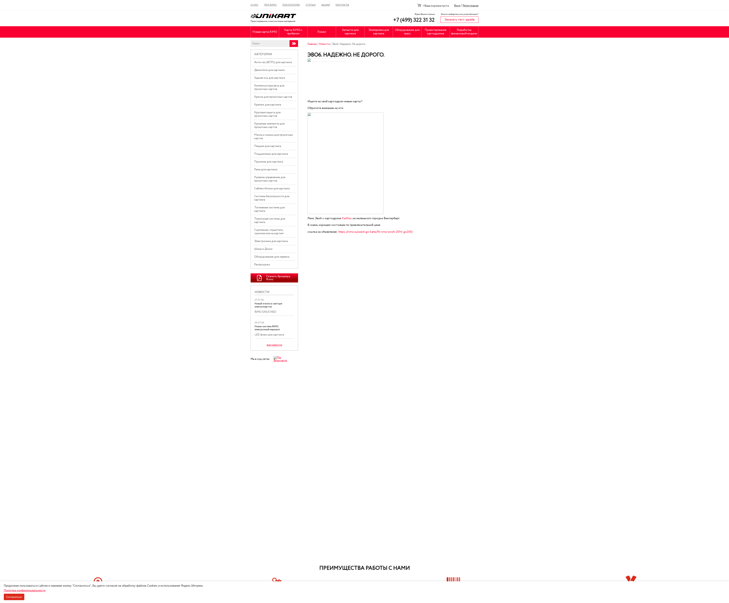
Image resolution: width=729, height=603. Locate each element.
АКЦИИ (325, 5)
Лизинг (321, 32)
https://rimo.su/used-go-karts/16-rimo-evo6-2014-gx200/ (375, 232)
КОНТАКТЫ (342, 5)
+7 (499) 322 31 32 (414, 20)
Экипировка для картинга (378, 32)
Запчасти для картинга (350, 32)
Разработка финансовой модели (464, 32)
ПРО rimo (270, 5)
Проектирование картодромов (436, 32)
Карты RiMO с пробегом (293, 32)
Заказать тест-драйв (459, 19)
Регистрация (470, 6)
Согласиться (14, 596)
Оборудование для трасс (407, 32)
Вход (457, 6)
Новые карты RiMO (264, 32)
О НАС (254, 5)
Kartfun (346, 218)
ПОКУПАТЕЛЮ (291, 5)
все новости (274, 345)
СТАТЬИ (311, 5)
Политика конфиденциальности (24, 590)
